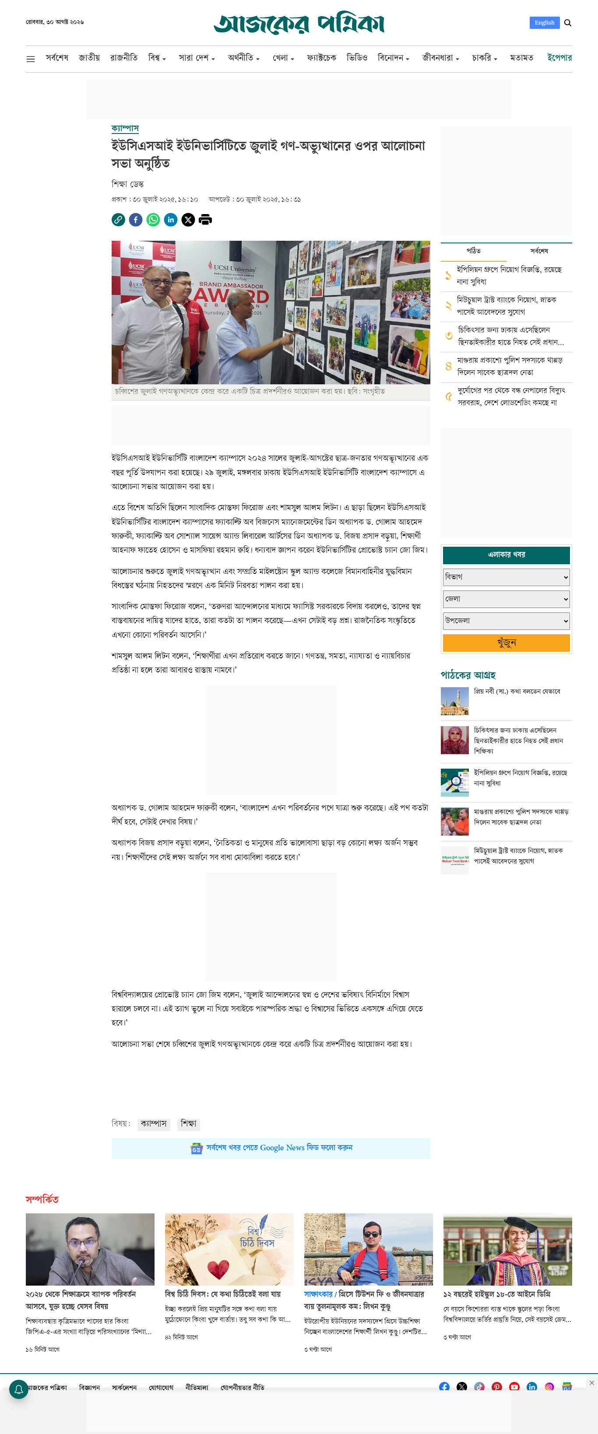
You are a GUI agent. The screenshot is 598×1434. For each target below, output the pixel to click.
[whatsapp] (153, 220)
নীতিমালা (197, 1388)
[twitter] (188, 220)
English (545, 22)
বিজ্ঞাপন (89, 1388)
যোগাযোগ (161, 1388)
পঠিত (474, 252)
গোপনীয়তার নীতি (242, 1388)
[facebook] (136, 220)
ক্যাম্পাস (154, 1124)
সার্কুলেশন (124, 1388)
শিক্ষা (189, 1124)
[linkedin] (171, 220)
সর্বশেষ (539, 252)
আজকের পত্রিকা (46, 1388)
